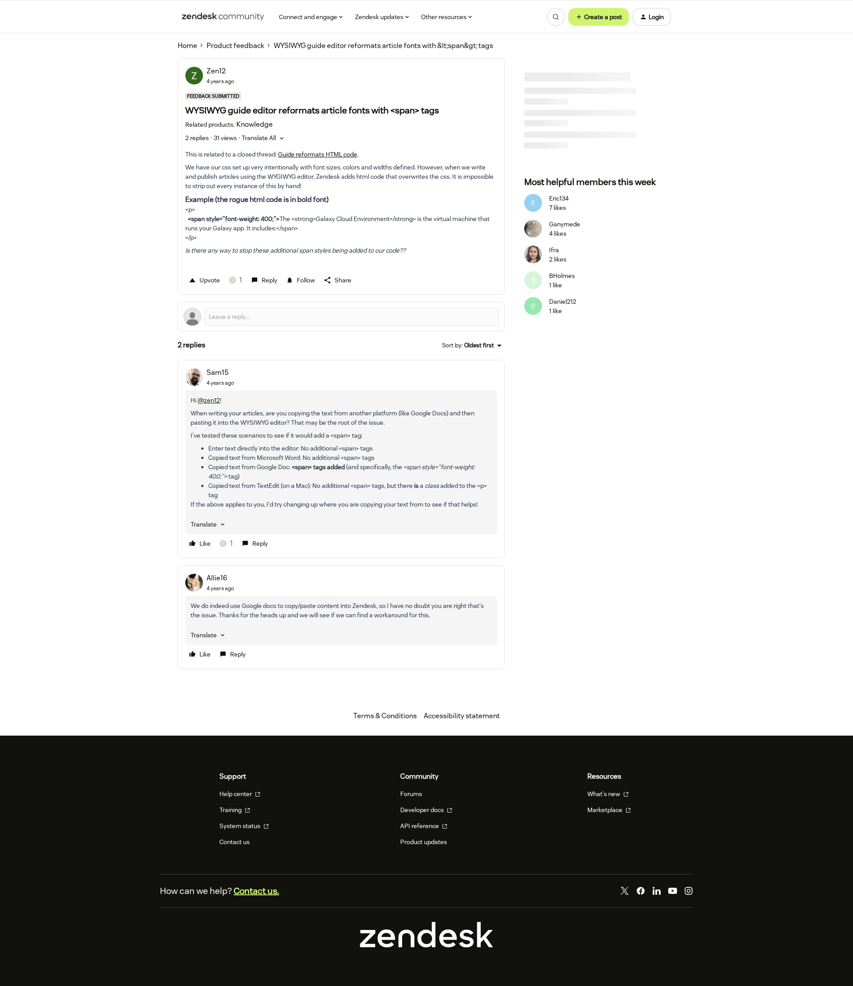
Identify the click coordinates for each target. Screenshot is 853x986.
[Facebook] (640, 890)
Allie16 (217, 578)
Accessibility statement (462, 715)
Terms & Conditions (385, 715)
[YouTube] (672, 890)
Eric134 (559, 198)
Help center (236, 794)
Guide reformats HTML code (317, 154)
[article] (341, 459)
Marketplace (605, 810)
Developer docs (422, 810)
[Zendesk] (426, 945)
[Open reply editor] (341, 316)
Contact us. (256, 891)
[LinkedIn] (656, 890)
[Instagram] (688, 890)
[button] (598, 17)
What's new (604, 794)
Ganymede (564, 224)
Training (231, 810)
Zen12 (216, 71)
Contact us (234, 842)
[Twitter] (624, 890)
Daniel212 (562, 302)
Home (187, 45)
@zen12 (209, 400)
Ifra (554, 250)
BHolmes (562, 276)
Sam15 (217, 372)
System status (240, 826)
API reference (420, 826)
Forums (411, 794)
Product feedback (235, 45)
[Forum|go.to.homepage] (223, 17)
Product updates (423, 842)
